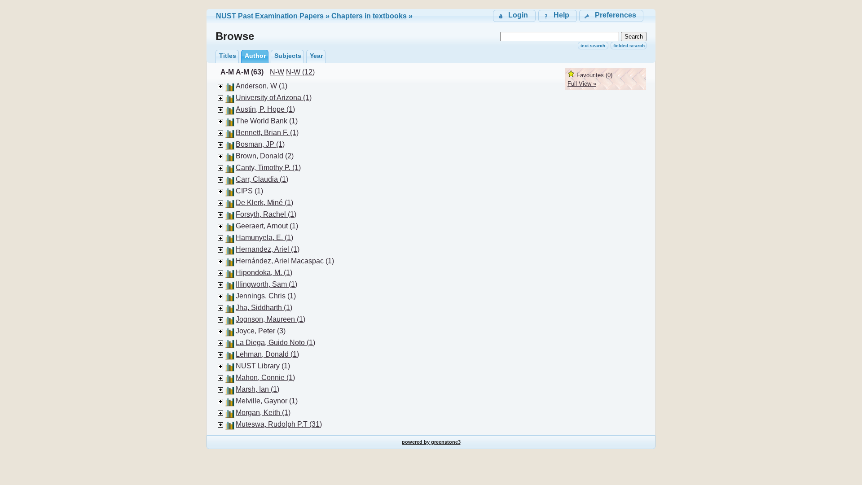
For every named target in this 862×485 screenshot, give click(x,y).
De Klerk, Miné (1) (264, 202)
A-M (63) (250, 72)
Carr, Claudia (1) (262, 179)
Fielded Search (629, 45)
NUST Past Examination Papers (270, 16)
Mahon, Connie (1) (265, 377)
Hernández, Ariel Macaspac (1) (285, 261)
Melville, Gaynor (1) (267, 401)
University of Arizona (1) (274, 97)
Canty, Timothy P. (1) (268, 167)
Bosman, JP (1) (260, 144)
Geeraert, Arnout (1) (267, 226)
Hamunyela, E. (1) (264, 237)
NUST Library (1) (263, 366)
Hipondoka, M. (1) (264, 272)
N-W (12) (300, 72)
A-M (227, 72)
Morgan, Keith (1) (263, 412)
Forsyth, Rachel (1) (266, 214)
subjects (287, 55)
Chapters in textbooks (369, 16)
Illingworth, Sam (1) (266, 284)
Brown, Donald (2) (265, 156)
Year (316, 55)
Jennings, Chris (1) (266, 296)
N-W (277, 72)
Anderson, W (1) (261, 86)
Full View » (581, 83)
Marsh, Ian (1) (257, 389)
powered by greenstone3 (431, 442)
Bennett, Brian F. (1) (267, 132)
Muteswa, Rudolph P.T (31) (279, 424)
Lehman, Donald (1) (267, 354)
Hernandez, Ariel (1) (267, 249)
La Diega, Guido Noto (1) (275, 342)
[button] (611, 16)
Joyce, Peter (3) (261, 331)
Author (255, 55)
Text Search (593, 45)
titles (227, 55)
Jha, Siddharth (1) (264, 307)
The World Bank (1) (267, 121)
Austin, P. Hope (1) (265, 109)
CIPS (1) (249, 191)
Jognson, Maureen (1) (270, 319)
